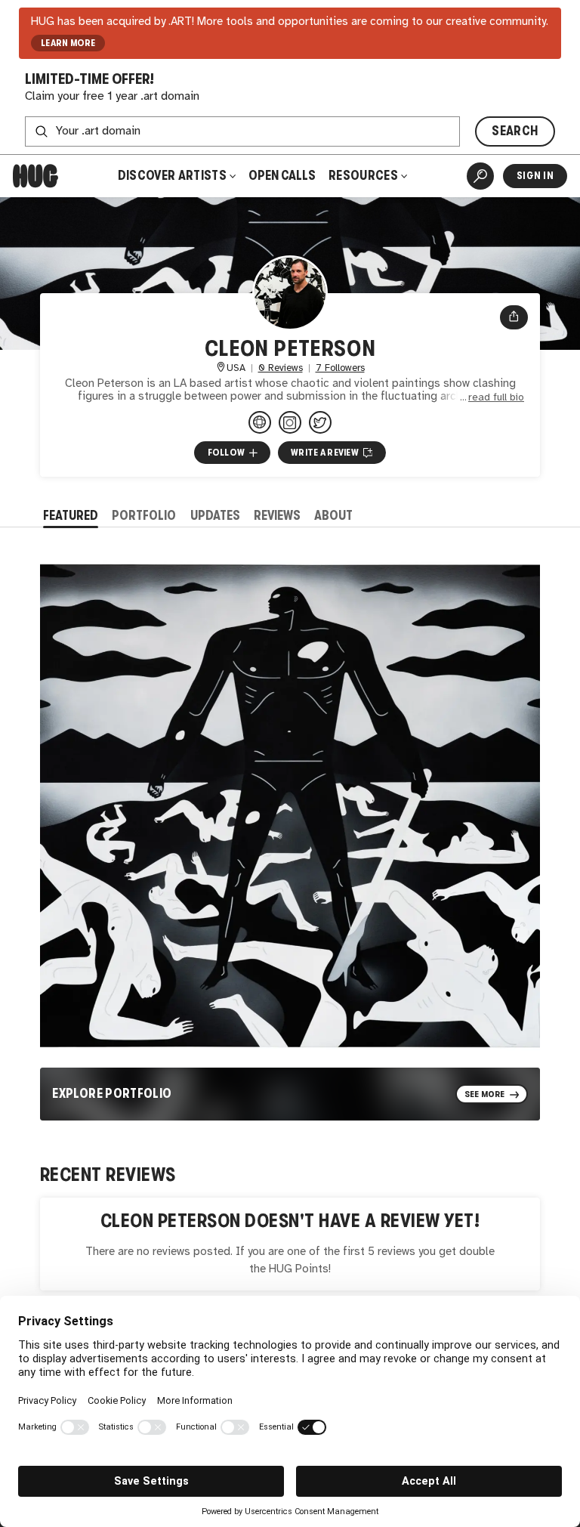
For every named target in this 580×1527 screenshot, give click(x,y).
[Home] (35, 176)
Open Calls (282, 175)
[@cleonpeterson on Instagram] (290, 422)
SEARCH (515, 131)
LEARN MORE (68, 43)
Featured (70, 515)
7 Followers (340, 368)
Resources (364, 175)
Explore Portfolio (111, 1094)
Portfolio (144, 515)
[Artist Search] (480, 176)
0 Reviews (280, 368)
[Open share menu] (514, 317)
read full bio (496, 397)
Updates (215, 515)
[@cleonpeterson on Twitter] (320, 422)
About (333, 515)
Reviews (277, 515)
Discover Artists (172, 175)
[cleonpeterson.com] (259, 422)
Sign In (535, 175)
